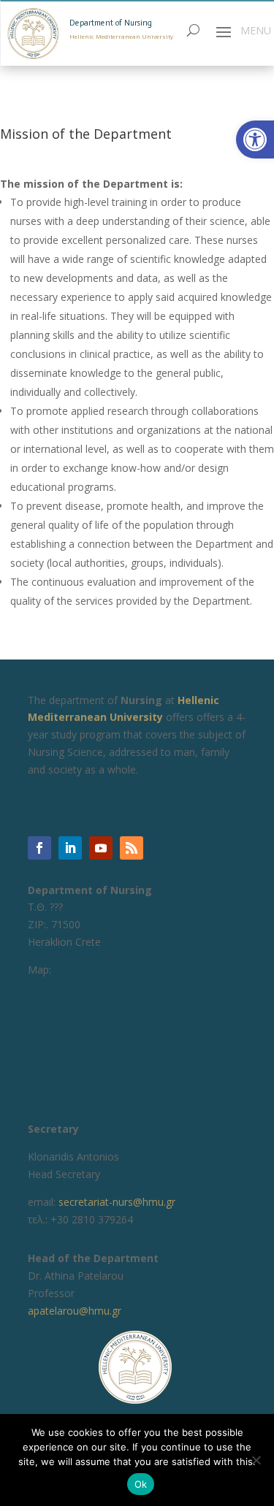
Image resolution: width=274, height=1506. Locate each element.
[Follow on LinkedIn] (70, 848)
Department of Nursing (110, 23)
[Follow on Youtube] (101, 848)
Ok (141, 1484)
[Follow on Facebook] (39, 848)
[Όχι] (255, 1460)
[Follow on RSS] (131, 848)
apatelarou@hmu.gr (74, 1311)
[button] (255, 139)
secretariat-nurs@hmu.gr (116, 1202)
